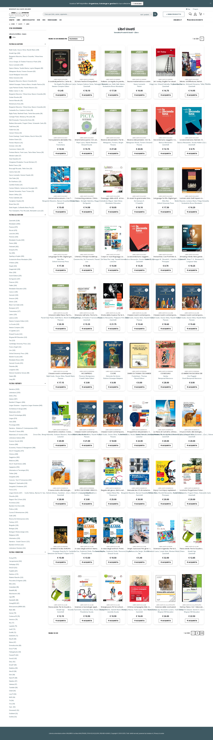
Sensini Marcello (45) (16, 100)
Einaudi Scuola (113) (15, 334)
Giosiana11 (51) (14, 710)
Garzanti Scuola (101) (16, 363)
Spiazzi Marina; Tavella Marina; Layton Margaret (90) (26, 68)
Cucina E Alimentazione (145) (18, 512)
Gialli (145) (12, 516)
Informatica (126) (14, 538)
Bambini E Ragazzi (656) (17, 402)
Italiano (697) (13, 399)
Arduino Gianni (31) (15, 139)
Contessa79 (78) (14, 616)
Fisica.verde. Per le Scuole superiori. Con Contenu (68, 607)
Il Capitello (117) (14, 331)
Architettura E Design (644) (18, 409)
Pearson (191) (13, 282)
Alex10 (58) (12, 671)
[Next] (202, 39)
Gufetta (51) (13, 717)
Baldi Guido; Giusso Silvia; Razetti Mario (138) (24, 50)
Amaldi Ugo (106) (14, 53)
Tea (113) (12, 340)
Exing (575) (12, 558)
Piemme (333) (13, 237)
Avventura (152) (14, 503)
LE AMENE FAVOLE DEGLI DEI (191, 373)
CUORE (113, 373)
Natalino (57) (13, 681)
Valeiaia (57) (13, 684)
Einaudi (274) (13, 250)
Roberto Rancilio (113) (16, 577)
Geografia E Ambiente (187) (18, 486)
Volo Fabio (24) (14, 178)
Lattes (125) (13, 314)
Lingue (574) (13, 418)
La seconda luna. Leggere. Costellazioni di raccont (148, 256)
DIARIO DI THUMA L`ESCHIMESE (139, 373)
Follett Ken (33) (14, 130)
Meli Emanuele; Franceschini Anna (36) (21, 120)
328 (201, 633)
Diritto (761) (13, 396)
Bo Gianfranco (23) (15, 182)
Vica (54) (12, 704)
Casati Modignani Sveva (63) (18, 75)
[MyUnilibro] (195, 14)
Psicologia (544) (14, 425)
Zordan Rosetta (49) (15, 97)
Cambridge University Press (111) (20, 344)
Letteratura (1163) (14, 393)
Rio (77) (11, 623)
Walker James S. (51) (16, 91)
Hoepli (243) (13, 266)
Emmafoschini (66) (15, 645)
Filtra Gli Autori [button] (16, 44)
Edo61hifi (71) (13, 636)
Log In (196, 9)
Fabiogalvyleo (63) (15, 652)
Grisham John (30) (15, 146)
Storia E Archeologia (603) (17, 415)
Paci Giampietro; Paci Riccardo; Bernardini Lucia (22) (26, 211)
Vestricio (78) (13, 619)
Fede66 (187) (13, 571)
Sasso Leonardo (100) (16, 65)
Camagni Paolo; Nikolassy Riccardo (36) (22, 117)
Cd (60, 20)
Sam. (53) (12, 707)
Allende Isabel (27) (15, 156)
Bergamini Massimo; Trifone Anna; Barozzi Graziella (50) (27, 94)
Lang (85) (12, 379)
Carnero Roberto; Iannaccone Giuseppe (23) (23, 188)
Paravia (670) (13, 227)
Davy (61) (12, 662)
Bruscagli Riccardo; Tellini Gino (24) (20, 169)
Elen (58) (12, 675)
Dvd (38, 20)
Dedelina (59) (13, 668)
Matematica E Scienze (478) (18, 435)
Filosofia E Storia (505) (16, 431)
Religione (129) (14, 535)
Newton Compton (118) (16, 327)
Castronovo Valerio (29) (16, 149)
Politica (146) (13, 509)
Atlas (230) (12, 272)
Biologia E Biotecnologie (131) (18, 532)
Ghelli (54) (12, 691)
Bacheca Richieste (195, 20)
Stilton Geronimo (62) (16, 78)
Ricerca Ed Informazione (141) (19, 519)
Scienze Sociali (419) (16, 441)
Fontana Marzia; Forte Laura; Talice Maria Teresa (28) (26, 152)
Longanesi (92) (14, 370)
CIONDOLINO (166, 373)
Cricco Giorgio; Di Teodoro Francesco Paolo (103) (25, 62)
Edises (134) (13, 302)
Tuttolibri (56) (13, 687)
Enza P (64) (13, 649)
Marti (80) (12, 610)
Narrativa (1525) (14, 389)
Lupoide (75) (13, 626)
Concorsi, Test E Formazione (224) (20, 480)
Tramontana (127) (14, 311)
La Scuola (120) (14, 324)
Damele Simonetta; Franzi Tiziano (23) (21, 191)
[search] (155, 14)
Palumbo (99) (13, 366)
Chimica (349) (13, 454)
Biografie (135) (13, 525)
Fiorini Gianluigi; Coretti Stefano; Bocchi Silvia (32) (25, 136)
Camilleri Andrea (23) (15, 185)
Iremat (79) (12, 613)
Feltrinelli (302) (14, 247)
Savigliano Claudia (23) (16, 201)
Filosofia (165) (13, 496)
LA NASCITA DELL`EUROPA (61, 548)
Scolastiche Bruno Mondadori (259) (20, 259)
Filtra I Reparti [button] (15, 383)
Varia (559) (12, 422)
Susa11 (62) (13, 658)
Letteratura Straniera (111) (17, 548)
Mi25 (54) (12, 697)
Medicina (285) (14, 461)
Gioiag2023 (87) (14, 603)
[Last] (197, 633)
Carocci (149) (13, 292)
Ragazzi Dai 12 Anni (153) (17, 499)
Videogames (52, 20)
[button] (201, 14)
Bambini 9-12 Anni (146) (16, 506)
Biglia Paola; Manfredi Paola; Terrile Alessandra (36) (25, 113)
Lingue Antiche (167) (15, 493)
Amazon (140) (13, 298)
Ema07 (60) (13, 665)
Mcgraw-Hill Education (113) (18, 337)
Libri (18, 20)
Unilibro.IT (177, 20)
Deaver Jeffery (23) (15, 194)
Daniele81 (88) (13, 600)
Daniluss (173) (13, 574)
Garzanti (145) (13, 295)
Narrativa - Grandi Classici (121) (19, 542)
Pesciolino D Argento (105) (17, 581)
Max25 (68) (12, 639)
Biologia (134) (13, 529)
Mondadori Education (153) (17, 289)
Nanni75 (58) (13, 678)
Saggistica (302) (14, 457)
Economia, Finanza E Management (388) (22, 448)
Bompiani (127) (14, 308)
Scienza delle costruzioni (165, 607)
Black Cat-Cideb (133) (16, 305)
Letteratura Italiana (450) (17, 438)
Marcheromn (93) (14, 594)
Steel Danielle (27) (15, 159)
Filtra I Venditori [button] (16, 552)
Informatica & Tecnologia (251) (19, 470)
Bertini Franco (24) (15, 165)
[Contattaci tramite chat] (190, 14)
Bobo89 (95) (13, 590)
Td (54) (11, 700)
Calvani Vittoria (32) (15, 133)
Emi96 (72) (12, 632)
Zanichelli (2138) (14, 221)
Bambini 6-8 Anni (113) (16, 545)
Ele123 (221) (13, 568)
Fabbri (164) (13, 285)
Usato (11, 20)
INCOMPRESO (87, 373)
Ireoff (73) (12, 629)
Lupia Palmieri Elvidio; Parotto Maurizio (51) (23, 88)
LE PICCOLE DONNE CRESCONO (87, 490)
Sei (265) (12, 253)
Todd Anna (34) (14, 126)
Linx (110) (12, 350)
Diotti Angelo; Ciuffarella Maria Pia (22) (21, 207)
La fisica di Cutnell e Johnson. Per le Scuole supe (174, 432)
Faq (188, 9)
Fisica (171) (13, 490)
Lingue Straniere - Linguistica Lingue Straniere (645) (25, 405)
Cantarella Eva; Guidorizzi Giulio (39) (21, 110)
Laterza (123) (13, 318)
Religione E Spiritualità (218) (18, 483)
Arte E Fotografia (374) (16, 451)
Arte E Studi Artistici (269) (17, 464)
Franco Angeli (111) (15, 347)
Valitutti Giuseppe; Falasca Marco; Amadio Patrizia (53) (27, 84)
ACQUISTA (61, 95)
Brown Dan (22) (14, 204)
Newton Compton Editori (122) (18, 321)
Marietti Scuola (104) (15, 357)
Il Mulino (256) (13, 263)
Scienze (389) (13, 444)
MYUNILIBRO (138, 3)
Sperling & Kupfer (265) (16, 256)
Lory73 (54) (12, 694)
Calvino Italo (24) (14, 172)
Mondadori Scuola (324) (16, 240)
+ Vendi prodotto (173, 14)
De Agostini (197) (14, 279)
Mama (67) (12, 642)
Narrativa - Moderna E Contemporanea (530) (23, 428)
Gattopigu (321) (14, 564)
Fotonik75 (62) (13, 655)
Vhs (43, 20)
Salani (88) (12, 376)
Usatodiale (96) (14, 587)
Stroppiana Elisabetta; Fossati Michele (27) (23, 162)
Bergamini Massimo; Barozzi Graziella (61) (23, 81)
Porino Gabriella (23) (15, 198)
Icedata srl (150, 733)
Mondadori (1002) (14, 224)
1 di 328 (196, 39)
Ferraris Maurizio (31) (16, 143)
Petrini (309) (13, 243)
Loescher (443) (14, 234)
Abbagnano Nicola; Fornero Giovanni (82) (22, 71)
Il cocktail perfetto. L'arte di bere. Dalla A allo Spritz (69, 81)
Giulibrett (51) (13, 713)
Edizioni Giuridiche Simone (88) (19, 373)
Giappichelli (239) (14, 269)
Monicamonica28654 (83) (17, 607)
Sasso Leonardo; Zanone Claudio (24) (21, 175)
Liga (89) (12, 597)
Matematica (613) (14, 412)
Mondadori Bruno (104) (16, 360)
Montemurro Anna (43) (16, 104)
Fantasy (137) (13, 522)
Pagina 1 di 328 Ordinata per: (57, 39)
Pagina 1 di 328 (53, 633)
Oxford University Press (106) (18, 353)
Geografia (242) (14, 477)
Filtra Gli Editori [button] (16, 215)
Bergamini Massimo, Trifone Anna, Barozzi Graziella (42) (27, 107)
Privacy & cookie (159, 733)
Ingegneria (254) (14, 467)
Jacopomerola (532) (15, 561)
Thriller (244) (13, 473)
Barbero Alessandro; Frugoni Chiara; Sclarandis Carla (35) (27, 123)
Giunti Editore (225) (15, 276)
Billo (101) (12, 584)
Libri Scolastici (28, 20)
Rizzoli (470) (13, 230)
